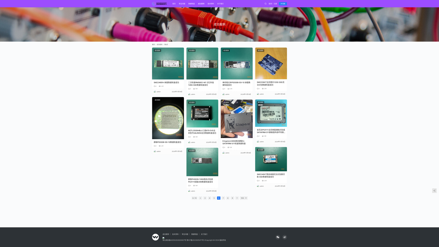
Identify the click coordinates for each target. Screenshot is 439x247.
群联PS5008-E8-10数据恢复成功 (167, 142)
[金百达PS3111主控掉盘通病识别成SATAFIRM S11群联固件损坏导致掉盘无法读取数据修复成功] (271, 113)
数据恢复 (191, 4)
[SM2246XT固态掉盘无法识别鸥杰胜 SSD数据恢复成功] (271, 159)
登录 (270, 4)
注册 (275, 4)
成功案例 (201, 4)
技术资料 (211, 4)
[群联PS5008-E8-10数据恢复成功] (168, 118)
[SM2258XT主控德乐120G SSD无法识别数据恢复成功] (271, 63)
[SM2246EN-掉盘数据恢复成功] (168, 63)
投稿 (283, 4)
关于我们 (220, 4)
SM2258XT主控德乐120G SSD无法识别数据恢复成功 (270, 83)
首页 (174, 4)
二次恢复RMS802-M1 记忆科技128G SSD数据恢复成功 (201, 83)
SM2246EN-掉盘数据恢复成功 (166, 82)
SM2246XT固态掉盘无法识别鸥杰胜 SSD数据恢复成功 (271, 175)
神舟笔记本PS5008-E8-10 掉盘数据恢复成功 (236, 83)
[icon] (278, 237)
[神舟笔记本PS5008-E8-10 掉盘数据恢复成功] (237, 63)
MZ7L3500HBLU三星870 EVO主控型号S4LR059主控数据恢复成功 (202, 131)
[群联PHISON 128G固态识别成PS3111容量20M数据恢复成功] (202, 162)
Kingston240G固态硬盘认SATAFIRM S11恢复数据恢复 (234, 142)
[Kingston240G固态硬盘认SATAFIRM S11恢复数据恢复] (237, 119)
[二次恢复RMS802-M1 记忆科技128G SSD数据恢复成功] (202, 63)
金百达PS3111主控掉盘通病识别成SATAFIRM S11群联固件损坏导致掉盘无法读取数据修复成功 (271, 131)
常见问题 (182, 4)
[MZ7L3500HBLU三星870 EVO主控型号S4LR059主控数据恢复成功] (202, 114)
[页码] (246, 198)
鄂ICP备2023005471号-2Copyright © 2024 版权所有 (206, 240)
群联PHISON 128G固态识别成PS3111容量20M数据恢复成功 (200, 180)
